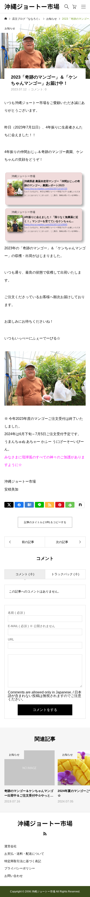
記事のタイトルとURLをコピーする (45, 522)
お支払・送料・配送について (24, 853)
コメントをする (45, 710)
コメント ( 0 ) (25, 574)
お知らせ (10, 28)
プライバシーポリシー (19, 868)
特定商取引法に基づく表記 (22, 861)
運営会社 (10, 846)
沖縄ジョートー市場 (31, 6)
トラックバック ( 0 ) (65, 574)
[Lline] (39, 505)
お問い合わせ (13, 876)
